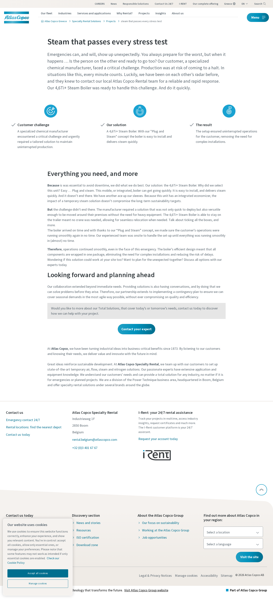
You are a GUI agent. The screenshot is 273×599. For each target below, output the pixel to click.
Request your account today (158, 439)
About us (177, 13)
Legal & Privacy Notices (155, 575)
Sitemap (226, 575)
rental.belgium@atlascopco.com (94, 439)
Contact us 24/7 (164, 3)
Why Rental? (125, 13)
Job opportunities (154, 537)
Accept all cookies (38, 573)
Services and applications (94, 13)
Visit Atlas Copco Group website (146, 590)
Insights (160, 13)
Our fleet (46, 13)
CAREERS (100, 3)
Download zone (87, 545)
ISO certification (87, 537)
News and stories (88, 523)
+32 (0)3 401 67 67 (85, 448)
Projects (144, 13)
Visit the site (249, 557)
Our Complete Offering (205, 3)
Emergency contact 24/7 (23, 420)
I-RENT (183, 3)
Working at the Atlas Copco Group (165, 530)
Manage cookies (186, 575)
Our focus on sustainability (160, 523)
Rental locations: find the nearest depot (33, 427)
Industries (64, 13)
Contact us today (18, 434)
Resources (83, 530)
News (114, 3)
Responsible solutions (136, 3)
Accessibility (209, 575)
